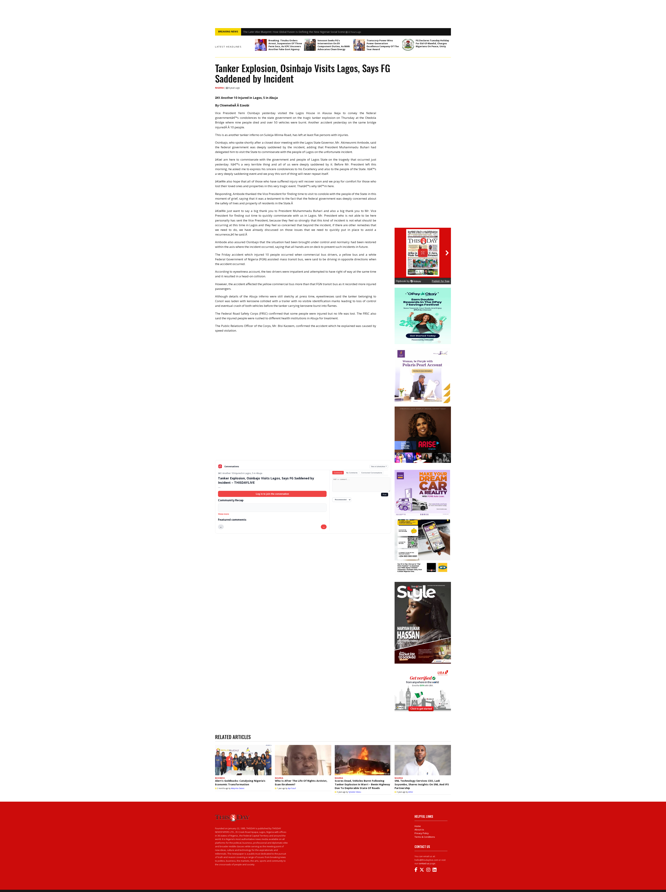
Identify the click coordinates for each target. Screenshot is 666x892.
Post (384, 495)
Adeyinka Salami (237, 788)
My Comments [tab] (351, 473)
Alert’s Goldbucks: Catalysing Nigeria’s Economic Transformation (240, 782)
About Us (419, 829)
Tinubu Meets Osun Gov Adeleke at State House (272, 31)
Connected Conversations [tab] (371, 473)
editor (410, 792)
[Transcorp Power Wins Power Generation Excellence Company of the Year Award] (359, 45)
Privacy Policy (422, 833)
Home (418, 826)
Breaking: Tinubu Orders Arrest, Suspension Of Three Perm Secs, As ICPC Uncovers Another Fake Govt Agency (285, 45)
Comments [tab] (338, 473)
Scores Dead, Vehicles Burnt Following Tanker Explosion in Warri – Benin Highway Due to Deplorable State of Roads (362, 784)
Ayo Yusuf (292, 788)
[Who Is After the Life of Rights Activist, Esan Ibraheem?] (303, 760)
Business (220, 778)
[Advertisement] (303, 433)
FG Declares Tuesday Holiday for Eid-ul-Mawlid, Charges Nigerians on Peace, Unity (432, 43)
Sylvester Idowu (354, 792)
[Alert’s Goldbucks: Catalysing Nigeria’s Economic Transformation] (243, 760)
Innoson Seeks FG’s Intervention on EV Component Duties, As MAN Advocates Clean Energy (334, 45)
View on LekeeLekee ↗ (379, 466)
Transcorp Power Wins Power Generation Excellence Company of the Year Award (383, 45)
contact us (424, 863)
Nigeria (219, 87)
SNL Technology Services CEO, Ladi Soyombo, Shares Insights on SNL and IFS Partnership (422, 784)
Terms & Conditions (425, 836)
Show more (223, 514)
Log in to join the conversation (272, 494)
